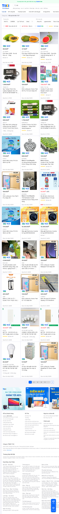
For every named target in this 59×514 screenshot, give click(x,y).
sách (41, 8)
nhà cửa (37, 8)
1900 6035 (9, 450)
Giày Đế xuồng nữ (31, 490)
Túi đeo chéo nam (30, 508)
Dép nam (29, 496)
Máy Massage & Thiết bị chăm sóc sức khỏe (12, 500)
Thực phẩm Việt (14, 479)
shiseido (5, 457)
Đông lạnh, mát (12, 480)
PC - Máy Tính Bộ (48, 486)
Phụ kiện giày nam (29, 497)
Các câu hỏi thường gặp (8, 419)
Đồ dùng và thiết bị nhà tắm (51, 494)
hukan (13, 457)
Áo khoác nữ (32, 467)
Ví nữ (36, 503)
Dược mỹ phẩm (15, 506)
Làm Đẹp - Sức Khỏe (8, 495)
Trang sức (44, 477)
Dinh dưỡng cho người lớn (11, 471)
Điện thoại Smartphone (8, 490)
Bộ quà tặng (48, 508)
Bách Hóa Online (46, 500)
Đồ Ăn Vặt (46, 506)
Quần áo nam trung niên (30, 481)
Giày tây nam (32, 495)
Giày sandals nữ (29, 488)
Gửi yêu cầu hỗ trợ (7, 420)
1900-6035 (9, 415)
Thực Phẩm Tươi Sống (9, 476)
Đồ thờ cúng (46, 496)
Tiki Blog (27, 417)
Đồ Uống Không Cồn (49, 507)
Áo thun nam (25, 475)
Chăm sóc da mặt (7, 497)
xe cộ (22, 8)
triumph (55, 456)
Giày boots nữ (27, 489)
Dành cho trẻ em (9, 484)
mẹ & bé (27, 8)
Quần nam (31, 475)
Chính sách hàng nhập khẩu (9, 431)
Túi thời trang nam (27, 506)
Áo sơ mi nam (31, 476)
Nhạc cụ (52, 496)
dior (8, 456)
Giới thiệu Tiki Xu (28, 428)
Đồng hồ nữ (49, 477)
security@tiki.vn (14, 435)
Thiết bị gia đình (14, 510)
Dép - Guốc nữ (32, 487)
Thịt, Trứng (9, 477)
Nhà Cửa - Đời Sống (47, 489)
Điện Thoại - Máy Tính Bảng (10, 489)
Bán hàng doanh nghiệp (30, 432)
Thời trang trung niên (29, 471)
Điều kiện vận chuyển (29, 434)
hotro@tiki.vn (14, 433)
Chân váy (32, 468)
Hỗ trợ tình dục (14, 504)
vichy (17, 457)
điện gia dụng (16, 8)
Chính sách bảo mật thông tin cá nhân (33, 423)
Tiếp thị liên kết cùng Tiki (30, 430)
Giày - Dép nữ (26, 485)
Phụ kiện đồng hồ (48, 478)
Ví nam (23, 508)
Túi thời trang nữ (26, 501)
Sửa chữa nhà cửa (48, 492)
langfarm (10, 457)
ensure (30, 456)
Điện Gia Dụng (7, 508)
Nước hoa (8, 504)
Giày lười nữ (33, 489)
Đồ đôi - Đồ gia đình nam (32, 479)
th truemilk (18, 456)
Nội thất (48, 493)
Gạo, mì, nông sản (10, 481)
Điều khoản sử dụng (29, 426)
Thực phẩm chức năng (10, 498)
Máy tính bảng (9, 493)
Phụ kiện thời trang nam (50, 472)
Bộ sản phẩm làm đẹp (11, 505)
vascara (5, 456)
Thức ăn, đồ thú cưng (10, 485)
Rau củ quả (7, 479)
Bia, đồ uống (8, 482)
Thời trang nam (26, 473)
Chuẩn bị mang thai (10, 473)
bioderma (38, 456)
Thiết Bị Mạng (49, 485)
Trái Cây (5, 477)
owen (26, 456)
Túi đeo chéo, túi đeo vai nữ (28, 503)
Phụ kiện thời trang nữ (46, 471)
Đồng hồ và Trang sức (47, 475)
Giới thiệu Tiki (28, 415)
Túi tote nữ (30, 504)
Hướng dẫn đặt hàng (7, 422)
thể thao (46, 8)
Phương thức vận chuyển (8, 424)
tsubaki (23, 457)
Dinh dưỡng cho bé (10, 469)
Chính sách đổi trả (7, 428)
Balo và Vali (45, 464)
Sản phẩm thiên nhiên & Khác (11, 502)
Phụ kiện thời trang (47, 470)
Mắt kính (54, 471)
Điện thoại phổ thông (10, 492)
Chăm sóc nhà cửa (11, 486)
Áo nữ (23, 466)
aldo (52, 456)
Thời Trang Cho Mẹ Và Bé (8, 466)
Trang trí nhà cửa (45, 490)
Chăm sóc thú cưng (46, 502)
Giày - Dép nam (26, 493)
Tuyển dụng (27, 419)
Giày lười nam (25, 495)
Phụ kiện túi (36, 504)
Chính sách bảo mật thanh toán (32, 421)
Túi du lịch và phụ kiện (49, 466)
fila (19, 457)
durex (33, 456)
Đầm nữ (27, 466)
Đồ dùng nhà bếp (7, 510)
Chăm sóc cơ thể (9, 499)
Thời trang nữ (26, 464)
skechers (48, 456)
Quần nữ (31, 466)
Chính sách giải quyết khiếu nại (32, 425)
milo (44, 456)
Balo (43, 466)
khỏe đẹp (32, 8)
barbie (23, 456)
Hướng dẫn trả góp (7, 430)
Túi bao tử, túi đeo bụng (34, 509)
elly (42, 456)
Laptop (54, 486)
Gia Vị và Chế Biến (48, 504)
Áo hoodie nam (28, 477)
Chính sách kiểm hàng (8, 426)
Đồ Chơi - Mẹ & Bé (8, 464)
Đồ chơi (16, 466)
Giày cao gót (25, 487)
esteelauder (12, 456)
